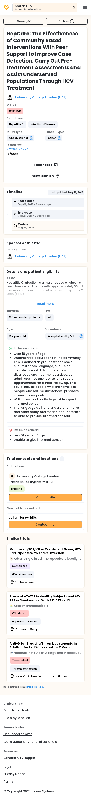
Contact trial (45, 524)
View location (43, 176)
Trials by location (16, 718)
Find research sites (17, 734)
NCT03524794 (18, 149)
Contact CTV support (20, 758)
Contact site (45, 497)
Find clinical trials (16, 710)
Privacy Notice (14, 774)
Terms (8, 781)
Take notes (43, 165)
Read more (45, 304)
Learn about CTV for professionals (30, 742)
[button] (16, 124)
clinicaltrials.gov (34, 686)
